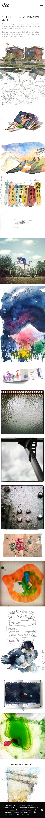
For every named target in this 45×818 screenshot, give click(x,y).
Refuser (33, 814)
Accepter (25, 814)
